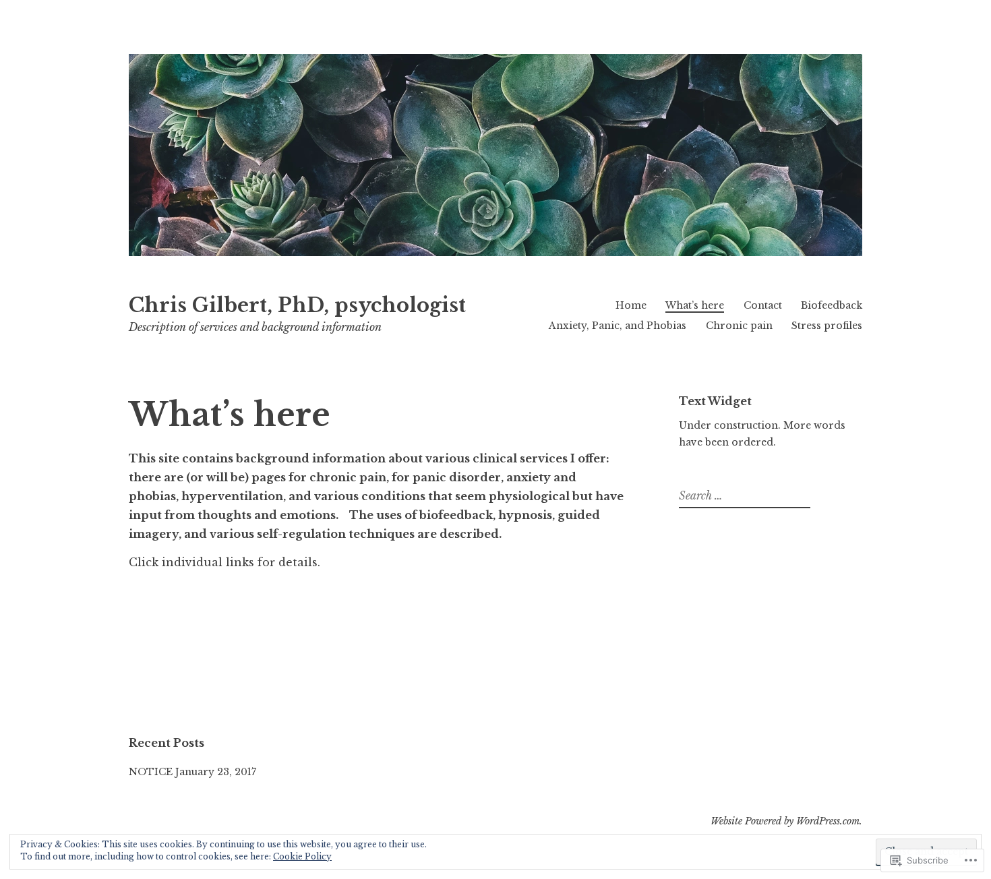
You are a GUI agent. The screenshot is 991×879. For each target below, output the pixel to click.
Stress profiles (826, 326)
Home (631, 305)
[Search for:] (743, 496)
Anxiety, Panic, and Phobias (617, 326)
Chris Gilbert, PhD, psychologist (297, 305)
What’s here (694, 305)
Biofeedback (831, 305)
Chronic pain (739, 326)
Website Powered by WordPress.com (785, 821)
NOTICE (151, 772)
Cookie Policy (302, 856)
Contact (763, 305)
